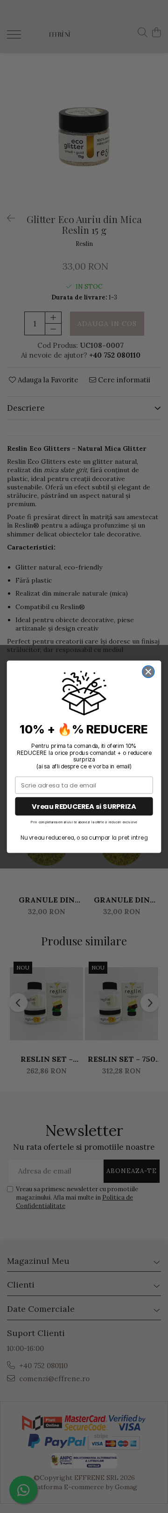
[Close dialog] (148, 671)
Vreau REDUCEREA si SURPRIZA (84, 806)
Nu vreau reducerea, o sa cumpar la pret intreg (84, 837)
